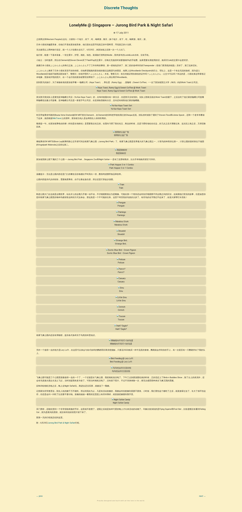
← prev (39, 496)
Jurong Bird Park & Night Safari (61, 423)
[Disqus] (121, 457)
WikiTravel (57, 118)
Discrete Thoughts (121, 7)
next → (202, 496)
